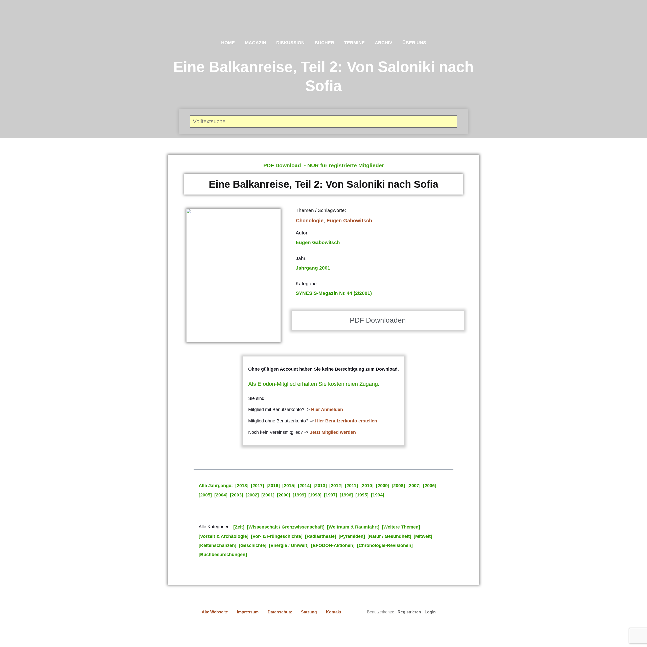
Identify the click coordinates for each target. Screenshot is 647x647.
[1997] (330, 494)
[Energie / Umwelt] (289, 545)
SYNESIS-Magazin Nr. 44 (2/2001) (334, 293)
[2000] (283, 494)
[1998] (314, 494)
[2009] (382, 485)
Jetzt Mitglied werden (333, 432)
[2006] (429, 485)
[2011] (351, 485)
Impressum (248, 612)
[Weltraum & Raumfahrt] (353, 527)
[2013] (320, 485)
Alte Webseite (215, 612)
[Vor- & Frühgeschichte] (277, 536)
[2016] (273, 485)
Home (228, 42)
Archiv (383, 42)
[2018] (241, 485)
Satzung (309, 612)
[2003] (236, 494)
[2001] (267, 494)
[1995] (361, 494)
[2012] (335, 485)
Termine (354, 42)
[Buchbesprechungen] (223, 554)
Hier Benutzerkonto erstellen (346, 420)
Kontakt (333, 612)
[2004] (220, 494)
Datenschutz (280, 612)
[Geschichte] (252, 545)
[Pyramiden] (352, 536)
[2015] (288, 485)
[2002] (252, 494)
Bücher (324, 42)
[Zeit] (238, 527)
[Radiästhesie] (320, 536)
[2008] (398, 485)
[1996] (346, 494)
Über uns (414, 42)
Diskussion (290, 42)
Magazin (255, 42)
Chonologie (310, 220)
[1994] (377, 494)
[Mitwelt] (423, 536)
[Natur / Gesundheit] (389, 536)
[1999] (299, 494)
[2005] (205, 494)
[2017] (257, 485)
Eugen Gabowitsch (349, 220)
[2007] (414, 485)
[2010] (367, 485)
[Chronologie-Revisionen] (385, 545)
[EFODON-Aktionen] (333, 545)
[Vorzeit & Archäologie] (223, 536)
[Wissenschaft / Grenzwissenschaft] (286, 527)
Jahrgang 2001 (313, 268)
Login (430, 612)
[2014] (304, 485)
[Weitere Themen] (401, 527)
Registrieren (409, 612)
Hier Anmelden (327, 409)
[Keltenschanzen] (217, 545)
